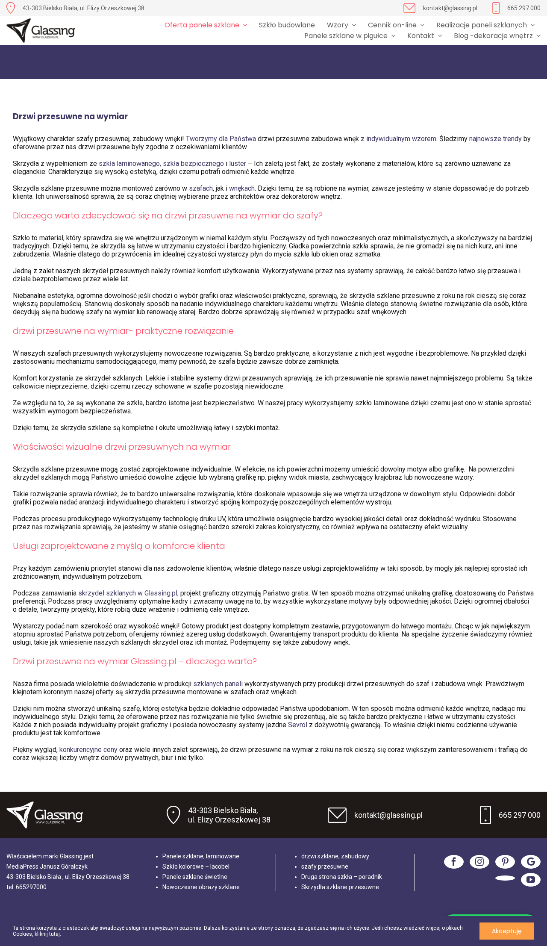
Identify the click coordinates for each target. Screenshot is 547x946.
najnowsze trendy (495, 139)
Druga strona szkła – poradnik (341, 876)
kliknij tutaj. (48, 934)
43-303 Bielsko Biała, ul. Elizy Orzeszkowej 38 (83, 8)
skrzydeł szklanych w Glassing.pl (127, 593)
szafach (201, 188)
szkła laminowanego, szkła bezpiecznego (161, 163)
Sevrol (297, 725)
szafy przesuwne (324, 866)
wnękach (242, 188)
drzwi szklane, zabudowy (335, 856)
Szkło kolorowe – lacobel (195, 866)
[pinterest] (505, 862)
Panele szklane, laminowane (200, 856)
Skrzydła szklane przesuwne (340, 887)
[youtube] (531, 880)
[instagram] (479, 862)
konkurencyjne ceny (88, 750)
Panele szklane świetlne (194, 876)
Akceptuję (507, 931)
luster (237, 163)
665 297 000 (524, 8)
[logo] (40, 30)
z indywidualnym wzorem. (400, 139)
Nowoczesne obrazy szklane (201, 887)
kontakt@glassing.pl (450, 8)
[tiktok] (505, 878)
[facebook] (454, 862)
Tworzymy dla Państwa (221, 139)
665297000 (31, 887)
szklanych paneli (218, 684)
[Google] (531, 862)
